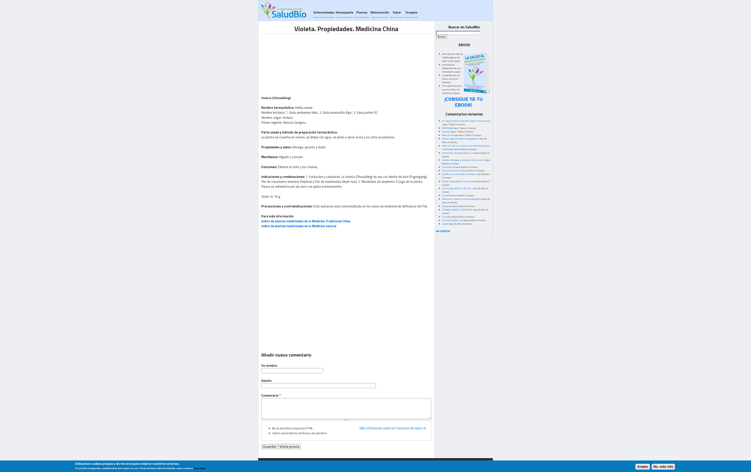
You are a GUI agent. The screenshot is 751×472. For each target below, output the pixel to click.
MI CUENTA (443, 231)
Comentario (271, 395)
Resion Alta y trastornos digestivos (460, 139)
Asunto (266, 380)
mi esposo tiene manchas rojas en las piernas (466, 121)
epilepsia (447, 206)
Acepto (642, 466)
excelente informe (451, 170)
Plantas (361, 14)
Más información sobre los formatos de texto (390, 428)
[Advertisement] (294, 61)
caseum (446, 131)
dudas (445, 224)
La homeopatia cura (452, 220)
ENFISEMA (447, 128)
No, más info (663, 466)
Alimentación (379, 14)
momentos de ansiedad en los (458, 153)
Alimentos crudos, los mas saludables (462, 199)
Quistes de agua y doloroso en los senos (463, 160)
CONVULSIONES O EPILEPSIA (457, 210)
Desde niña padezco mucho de (458, 181)
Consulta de (448, 167)
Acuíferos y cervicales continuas (459, 174)
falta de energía (450, 135)
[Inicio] (283, 10)
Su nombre (269, 365)
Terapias (411, 14)
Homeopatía (344, 14)
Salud (396, 14)
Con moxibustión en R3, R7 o (457, 188)
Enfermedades (324, 14)
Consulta (446, 195)
